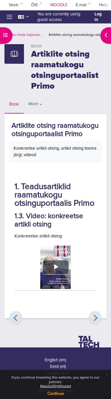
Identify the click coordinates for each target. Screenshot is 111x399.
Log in (98, 17)
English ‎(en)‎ (55, 360)
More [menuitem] (33, 104)
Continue (55, 394)
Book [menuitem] (14, 104)
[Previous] (15, 317)
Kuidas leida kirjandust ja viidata (24, 35)
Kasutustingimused (55, 386)
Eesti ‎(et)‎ (58, 366)
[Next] (95, 317)
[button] (23, 16)
